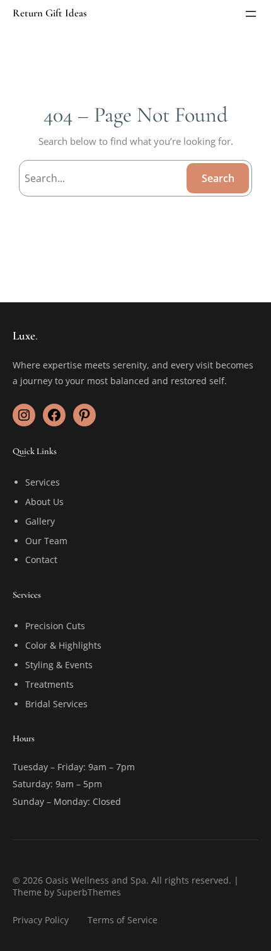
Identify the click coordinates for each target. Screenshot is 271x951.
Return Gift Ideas (50, 13)
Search (218, 178)
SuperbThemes (89, 892)
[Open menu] (250, 13)
